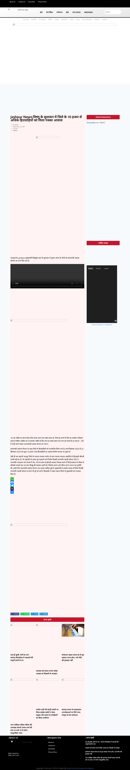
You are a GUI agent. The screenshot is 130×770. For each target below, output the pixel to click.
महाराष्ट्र (57, 19)
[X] (47, 488)
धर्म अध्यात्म (76, 12)
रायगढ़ (72, 19)
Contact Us (21, 2)
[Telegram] (47, 485)
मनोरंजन (59, 12)
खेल (67, 12)
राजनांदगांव (64, 19)
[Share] (47, 492)
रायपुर (78, 19)
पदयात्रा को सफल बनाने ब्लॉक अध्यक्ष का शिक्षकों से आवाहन (102, 748)
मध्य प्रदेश (26, 19)
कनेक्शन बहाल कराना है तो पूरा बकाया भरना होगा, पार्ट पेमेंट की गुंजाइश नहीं (73, 657)
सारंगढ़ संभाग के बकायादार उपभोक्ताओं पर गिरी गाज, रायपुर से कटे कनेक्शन (71, 712)
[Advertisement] (65, 99)
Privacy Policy (42, 2)
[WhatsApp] (47, 479)
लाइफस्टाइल (88, 12)
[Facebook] (47, 482)
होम (41, 12)
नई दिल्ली (33, 19)
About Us (12, 2)
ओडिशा (50, 19)
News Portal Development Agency (80, 768)
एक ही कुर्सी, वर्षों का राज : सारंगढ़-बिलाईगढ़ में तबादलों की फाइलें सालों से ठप (21, 657)
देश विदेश (49, 12)
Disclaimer (31, 2)
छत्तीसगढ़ (97, 19)
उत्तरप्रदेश (104, 19)
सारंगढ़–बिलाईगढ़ (87, 19)
